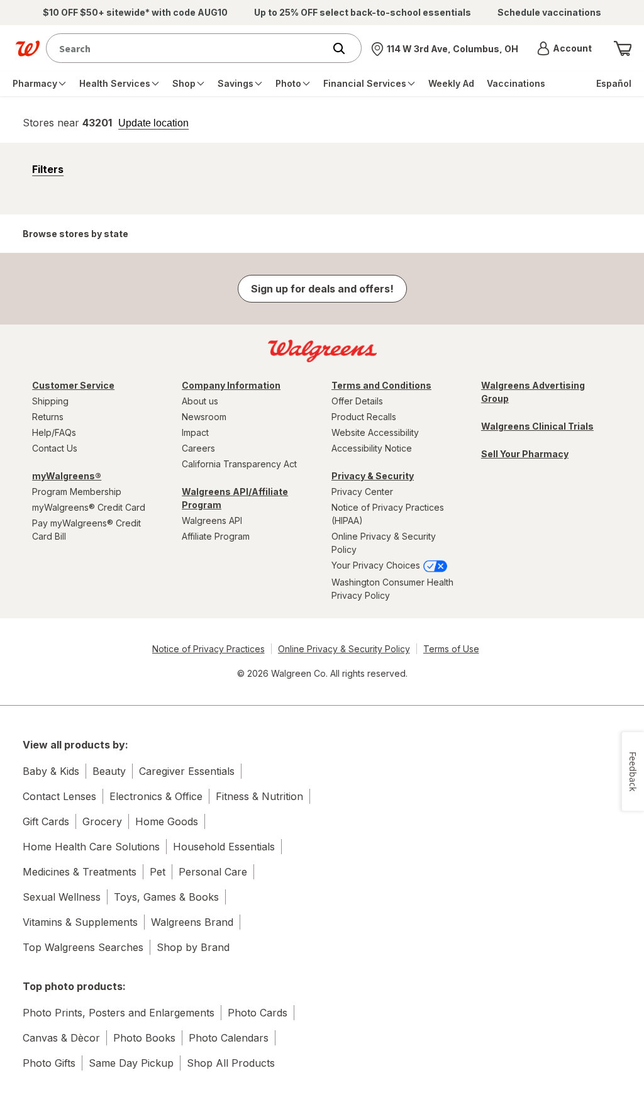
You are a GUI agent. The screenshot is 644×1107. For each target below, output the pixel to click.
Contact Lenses (59, 796)
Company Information (231, 385)
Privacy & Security (372, 475)
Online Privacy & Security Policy (383, 543)
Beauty (109, 771)
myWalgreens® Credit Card (88, 507)
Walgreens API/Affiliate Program (235, 498)
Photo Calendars (229, 1038)
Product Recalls (363, 416)
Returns (48, 416)
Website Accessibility (375, 432)
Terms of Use (451, 648)
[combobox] (188, 48)
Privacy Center (362, 491)
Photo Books (144, 1038)
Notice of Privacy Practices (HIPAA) (387, 514)
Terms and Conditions (381, 385)
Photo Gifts (49, 1063)
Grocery (102, 821)
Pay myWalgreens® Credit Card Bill (86, 530)
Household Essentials (224, 846)
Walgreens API (212, 520)
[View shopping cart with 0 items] (623, 48)
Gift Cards (46, 821)
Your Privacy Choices (377, 565)
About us (200, 401)
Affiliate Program (216, 536)
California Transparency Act (239, 464)
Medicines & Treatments (79, 871)
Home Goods (166, 821)
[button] (564, 48)
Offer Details (357, 401)
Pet (157, 871)
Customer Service (73, 385)
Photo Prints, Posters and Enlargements (118, 1012)
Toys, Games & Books (166, 897)
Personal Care (213, 871)
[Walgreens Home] (28, 48)
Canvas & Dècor (61, 1038)
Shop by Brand (193, 947)
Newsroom (204, 416)
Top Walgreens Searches (83, 947)
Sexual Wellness (62, 897)
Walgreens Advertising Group (533, 392)
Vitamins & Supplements (80, 922)
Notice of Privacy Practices (208, 648)
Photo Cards (257, 1012)
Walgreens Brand (192, 922)
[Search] (345, 48)
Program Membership (76, 491)
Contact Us (54, 448)
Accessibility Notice (371, 448)
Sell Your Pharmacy (525, 453)
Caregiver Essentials (187, 771)
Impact (195, 432)
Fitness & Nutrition (259, 796)
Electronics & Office (156, 796)
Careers (198, 448)
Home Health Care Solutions (91, 846)
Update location (153, 123)
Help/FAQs (54, 432)
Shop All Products (231, 1063)
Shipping (50, 401)
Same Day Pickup (131, 1063)
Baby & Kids (51, 771)
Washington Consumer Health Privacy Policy (392, 589)
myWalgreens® (66, 475)
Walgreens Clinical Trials (537, 426)
